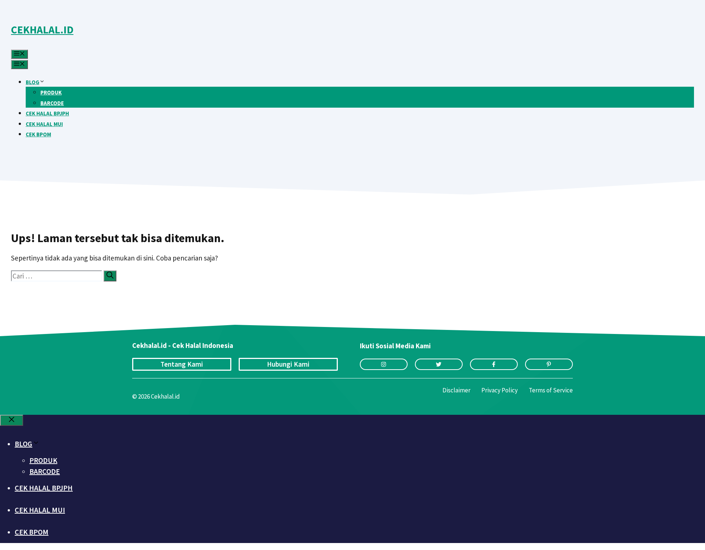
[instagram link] (384, 364)
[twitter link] (439, 364)
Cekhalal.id (42, 29)
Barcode (52, 103)
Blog (32, 82)
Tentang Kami (181, 364)
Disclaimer (456, 390)
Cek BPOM (38, 134)
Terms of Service (551, 390)
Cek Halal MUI (44, 124)
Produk (51, 92)
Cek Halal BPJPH (47, 113)
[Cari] (110, 275)
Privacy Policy (499, 390)
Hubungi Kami (288, 364)
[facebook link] (494, 364)
